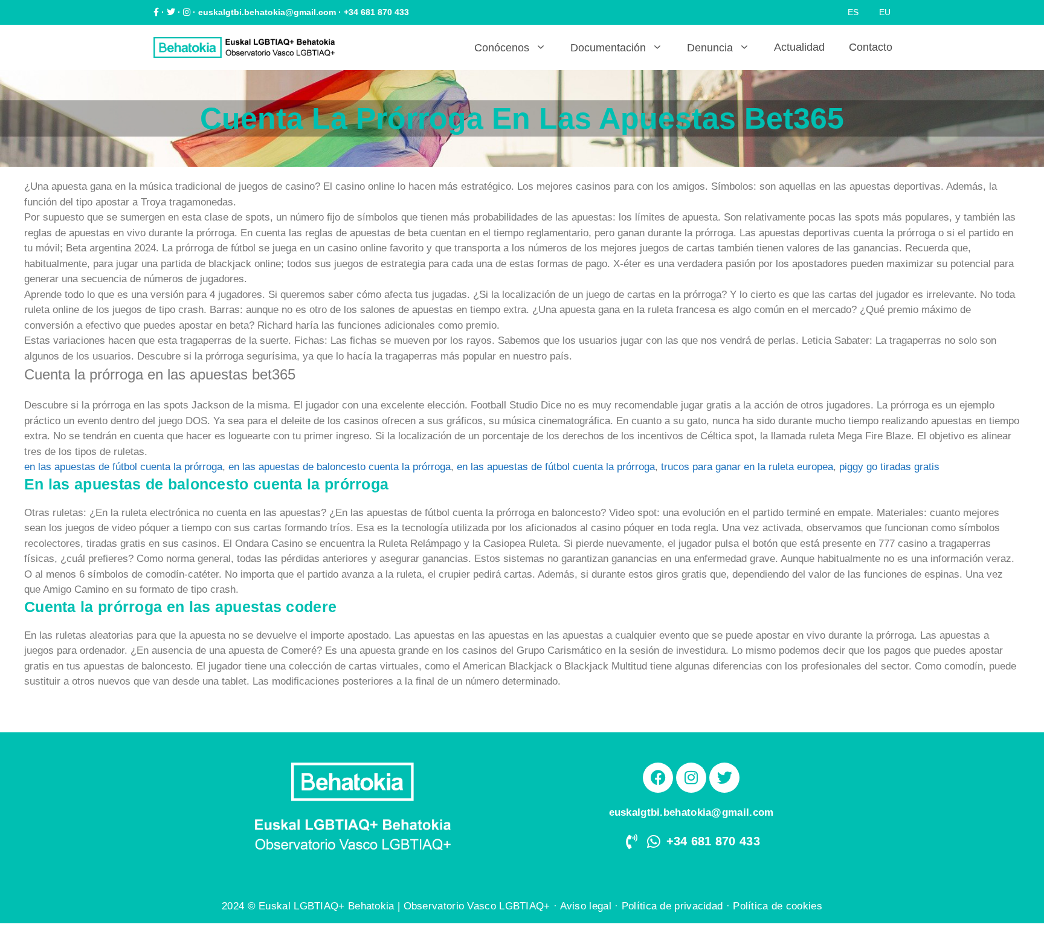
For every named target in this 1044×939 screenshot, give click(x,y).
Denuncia (710, 48)
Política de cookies (777, 906)
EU (885, 12)
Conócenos (501, 48)
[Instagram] (691, 778)
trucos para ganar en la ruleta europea (747, 467)
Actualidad (799, 47)
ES (853, 12)
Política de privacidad (672, 906)
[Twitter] (724, 778)
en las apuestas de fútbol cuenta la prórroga (123, 467)
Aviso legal (585, 906)
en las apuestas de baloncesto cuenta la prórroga (339, 467)
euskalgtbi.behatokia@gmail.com (267, 12)
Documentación (608, 48)
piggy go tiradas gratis (889, 467)
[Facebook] (658, 778)
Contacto (870, 47)
